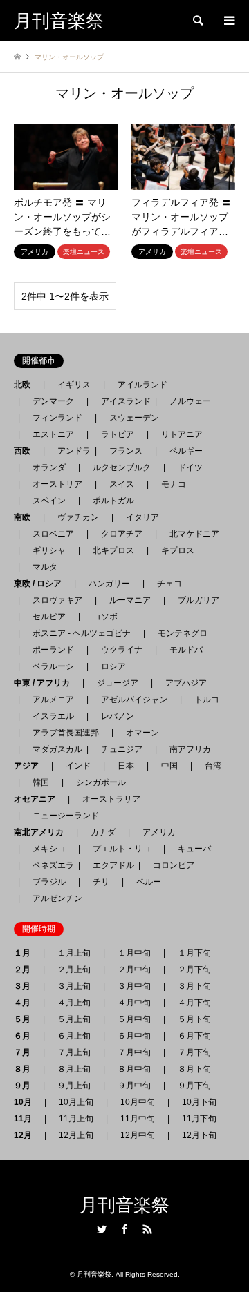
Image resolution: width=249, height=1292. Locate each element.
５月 (26, 1019)
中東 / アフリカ (46, 683)
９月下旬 (194, 1085)
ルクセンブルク (121, 467)
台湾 (213, 766)
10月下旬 (199, 1102)
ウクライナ (122, 650)
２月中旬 (134, 969)
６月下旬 (194, 1036)
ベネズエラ (49, 865)
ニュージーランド (65, 815)
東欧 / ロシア (42, 583)
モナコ (173, 484)
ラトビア (117, 434)
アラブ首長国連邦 (65, 732)
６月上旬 (74, 1036)
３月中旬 (134, 986)
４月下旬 (194, 1002)
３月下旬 (194, 986)
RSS (147, 1229)
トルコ (207, 699)
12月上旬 (76, 1135)
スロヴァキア (57, 600)
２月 (26, 969)
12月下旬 (199, 1135)
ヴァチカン (78, 517)
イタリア (142, 517)
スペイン (49, 500)
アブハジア (182, 683)
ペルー (148, 882)
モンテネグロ (182, 633)
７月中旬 (134, 1052)
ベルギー (186, 451)
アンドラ (70, 451)
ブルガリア (198, 600)
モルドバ (186, 650)
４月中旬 (134, 1002)
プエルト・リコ (121, 849)
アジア (30, 766)
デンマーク (53, 401)
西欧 (26, 451)
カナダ (103, 832)
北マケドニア (194, 534)
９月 (26, 1085)
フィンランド (57, 418)
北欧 (26, 384)
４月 (26, 1002)
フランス (126, 451)
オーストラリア (111, 799)
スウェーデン (134, 418)
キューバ (194, 849)
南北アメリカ (43, 832)
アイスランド (122, 401)
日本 (125, 766)
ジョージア (118, 683)
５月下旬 (194, 1019)
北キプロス (113, 550)
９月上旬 (74, 1085)
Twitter (102, 1229)
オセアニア (39, 799)
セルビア (49, 616)
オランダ (49, 467)
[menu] (228, 20)
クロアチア (122, 534)
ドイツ (190, 467)
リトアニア (182, 434)
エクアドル (109, 865)
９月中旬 (134, 1085)
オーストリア (57, 484)
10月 (27, 1102)
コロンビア (174, 865)
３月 (26, 986)
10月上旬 (76, 1102)
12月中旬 (137, 1135)
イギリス (74, 384)
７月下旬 (194, 1052)
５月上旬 (74, 1019)
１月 (26, 953)
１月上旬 (74, 953)
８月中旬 (134, 1069)
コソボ (105, 616)
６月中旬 (134, 1036)
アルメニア (53, 699)
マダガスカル (53, 749)
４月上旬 (74, 1002)
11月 (27, 1119)
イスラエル (53, 716)
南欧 (26, 517)
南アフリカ (190, 749)
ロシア (113, 666)
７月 (26, 1052)
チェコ (169, 583)
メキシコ (49, 849)
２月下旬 (194, 969)
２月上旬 (74, 969)
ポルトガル (113, 500)
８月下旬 (194, 1069)
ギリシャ (49, 550)
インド (78, 766)
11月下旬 (199, 1119)
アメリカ (159, 832)
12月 (27, 1135)
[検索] (197, 20)
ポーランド (53, 650)
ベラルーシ (53, 666)
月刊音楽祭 (124, 1205)
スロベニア (53, 534)
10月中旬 (137, 1102)
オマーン (142, 732)
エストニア (53, 434)
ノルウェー (190, 401)
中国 (169, 766)
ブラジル (49, 882)
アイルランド (142, 384)
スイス (121, 484)
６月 (26, 1036)
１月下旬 (194, 953)
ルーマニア (130, 600)
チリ (101, 882)
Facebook (124, 1229)
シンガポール (101, 782)
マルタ (45, 567)
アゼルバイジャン (134, 699)
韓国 (40, 782)
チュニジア (122, 749)
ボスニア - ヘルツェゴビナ (81, 633)
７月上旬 (74, 1052)
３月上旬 (74, 986)
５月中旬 (134, 1019)
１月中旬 (134, 953)
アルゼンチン (53, 898)
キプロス (178, 550)
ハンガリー (109, 583)
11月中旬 (137, 1119)
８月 (26, 1069)
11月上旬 (76, 1119)
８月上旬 (74, 1069)
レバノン (117, 716)
